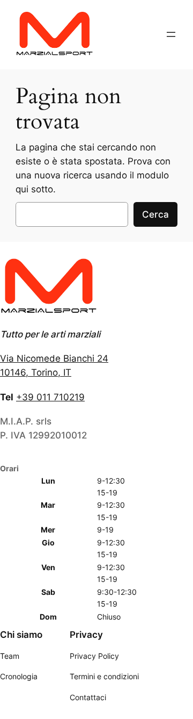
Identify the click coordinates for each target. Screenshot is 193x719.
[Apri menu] (171, 34)
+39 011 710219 (50, 397)
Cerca (155, 214)
